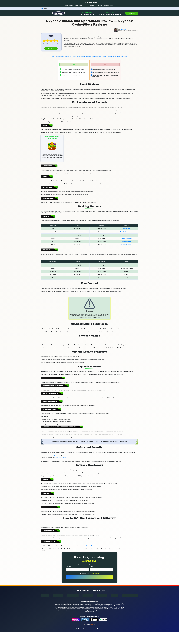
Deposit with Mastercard (126, 231)
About (53, 56)
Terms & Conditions (95, 573)
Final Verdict (124, 56)
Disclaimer (102, 595)
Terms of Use (88, 595)
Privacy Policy (72, 595)
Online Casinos (69, 5)
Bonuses (67, 56)
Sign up (118, 56)
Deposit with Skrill (126, 241)
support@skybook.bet (55, 455)
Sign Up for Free (89, 577)
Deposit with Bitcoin (126, 235)
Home (42, 8)
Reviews (86, 5)
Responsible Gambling (130, 595)
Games (92, 5)
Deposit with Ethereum (126, 238)
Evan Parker (123, 29)
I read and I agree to (90, 573)
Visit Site (132, 13)
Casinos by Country (109, 5)
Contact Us (58, 595)
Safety (104, 56)
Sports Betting (78, 5)
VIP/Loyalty (73, 56)
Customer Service (111, 56)
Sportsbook (88, 56)
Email (91, 566)
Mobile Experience (97, 56)
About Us (45, 595)
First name (68, 566)
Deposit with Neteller (126, 244)
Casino (83, 56)
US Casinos (99, 5)
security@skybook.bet (61, 457)
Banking (78, 56)
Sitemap (114, 595)
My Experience (60, 56)
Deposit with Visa (126, 228)
